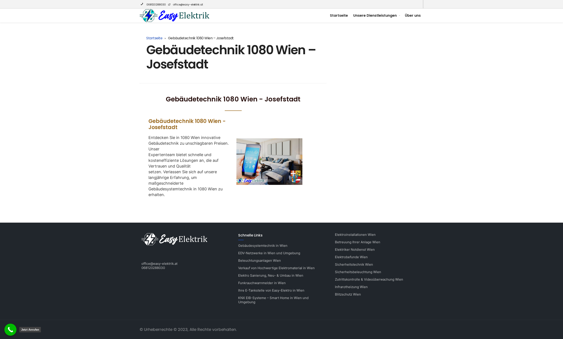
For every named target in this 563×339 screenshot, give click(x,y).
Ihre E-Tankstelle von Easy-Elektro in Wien (271, 290)
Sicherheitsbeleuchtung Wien (358, 272)
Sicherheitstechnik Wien (354, 264)
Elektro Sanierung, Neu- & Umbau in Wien (270, 275)
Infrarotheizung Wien (351, 287)
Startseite (339, 15)
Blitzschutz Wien (348, 294)
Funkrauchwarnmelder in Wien (262, 283)
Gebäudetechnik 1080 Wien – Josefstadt (231, 57)
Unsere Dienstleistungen (375, 15)
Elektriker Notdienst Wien (355, 249)
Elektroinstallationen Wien (355, 235)
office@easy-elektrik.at (188, 4)
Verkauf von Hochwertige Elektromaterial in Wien (276, 268)
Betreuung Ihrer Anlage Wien (357, 242)
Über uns (413, 15)
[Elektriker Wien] (174, 16)
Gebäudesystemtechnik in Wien (262, 245)
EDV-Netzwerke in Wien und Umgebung (269, 253)
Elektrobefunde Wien (351, 257)
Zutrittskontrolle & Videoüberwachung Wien (369, 279)
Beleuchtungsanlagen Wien (259, 260)
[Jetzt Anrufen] (10, 330)
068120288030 (156, 4)
